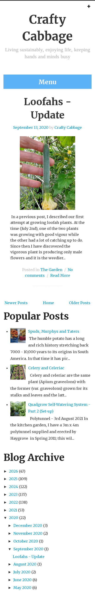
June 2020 (22, 580)
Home (48, 302)
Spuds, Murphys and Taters (53, 331)
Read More (60, 275)
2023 (13, 494)
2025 (13, 478)
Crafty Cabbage (68, 127)
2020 (13, 517)
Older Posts (79, 302)
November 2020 (27, 533)
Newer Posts (16, 302)
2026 (13, 471)
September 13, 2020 (30, 127)
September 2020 (28, 549)
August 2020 (24, 564)
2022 (13, 502)
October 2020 (25, 541)
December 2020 (27, 525)
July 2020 (21, 572)
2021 (13, 510)
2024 (13, 486)
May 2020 (22, 587)
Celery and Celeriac (46, 368)
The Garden (51, 269)
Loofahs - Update (29, 556)
